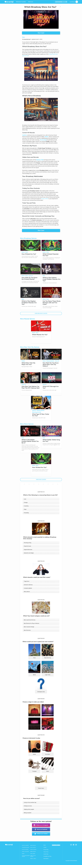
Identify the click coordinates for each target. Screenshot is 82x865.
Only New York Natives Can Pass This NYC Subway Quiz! (30, 387)
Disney (23, 853)
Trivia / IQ (31, 275)
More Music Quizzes (27, 424)
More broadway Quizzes (41, 313)
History (44, 361)
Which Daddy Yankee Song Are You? (51, 440)
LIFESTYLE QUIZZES (25, 845)
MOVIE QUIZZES (33, 845)
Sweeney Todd (39, 159)
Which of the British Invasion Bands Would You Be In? (30, 441)
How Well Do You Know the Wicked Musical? (29, 278)
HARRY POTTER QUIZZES (33, 856)
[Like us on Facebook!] (71, 845)
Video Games (32, 853)
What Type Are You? (36, 412)
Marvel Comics (33, 858)
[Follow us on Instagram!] (73, 845)
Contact (44, 847)
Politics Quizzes (25, 849)
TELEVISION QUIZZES (25, 847)
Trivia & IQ (30, 1)
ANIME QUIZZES (33, 851)
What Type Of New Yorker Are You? (40, 415)
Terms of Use (45, 851)
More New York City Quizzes (29, 347)
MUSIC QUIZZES (33, 847)
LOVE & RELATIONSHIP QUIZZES (26, 856)
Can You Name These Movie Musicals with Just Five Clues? (51, 302)
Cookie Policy (45, 854)
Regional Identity (50, 361)
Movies (23, 252)
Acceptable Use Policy (47, 856)
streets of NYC (44, 198)
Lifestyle (44, 384)
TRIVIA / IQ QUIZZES (25, 851)
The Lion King (43, 139)
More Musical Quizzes (27, 319)
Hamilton (24, 135)
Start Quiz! (41, 33)
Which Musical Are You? (39, 335)
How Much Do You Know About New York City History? (51, 364)
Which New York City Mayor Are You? (28, 363)
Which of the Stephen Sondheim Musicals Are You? (29, 302)
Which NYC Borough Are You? (51, 387)
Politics (23, 361)
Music (23, 37)
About (44, 845)
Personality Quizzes (21, 1)
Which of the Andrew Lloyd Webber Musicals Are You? (51, 279)
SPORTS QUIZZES (33, 849)
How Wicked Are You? (29, 254)
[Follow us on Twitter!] (76, 845)
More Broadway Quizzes (28, 238)
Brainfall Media (74, 860)
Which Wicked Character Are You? (51, 255)
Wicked (46, 136)
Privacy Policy (45, 849)
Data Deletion (45, 858)
